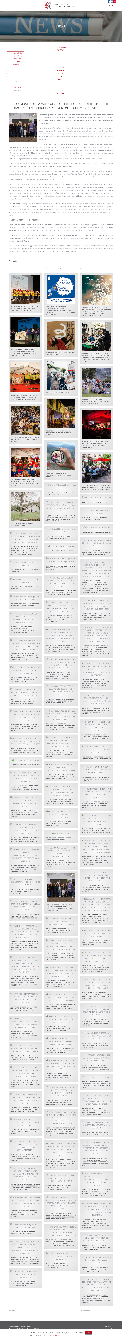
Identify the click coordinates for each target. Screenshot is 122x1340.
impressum (108, 1326)
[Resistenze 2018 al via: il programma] (61, 546)
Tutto (40, 269)
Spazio (82, 269)
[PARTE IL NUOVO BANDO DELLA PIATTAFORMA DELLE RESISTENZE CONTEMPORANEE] (61, 1256)
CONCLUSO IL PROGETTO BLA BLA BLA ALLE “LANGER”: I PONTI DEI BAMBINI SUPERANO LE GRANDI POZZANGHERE (96, 1247)
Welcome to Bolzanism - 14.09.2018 (58, 392)
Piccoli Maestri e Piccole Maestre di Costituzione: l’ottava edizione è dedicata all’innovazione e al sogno (24, 308)
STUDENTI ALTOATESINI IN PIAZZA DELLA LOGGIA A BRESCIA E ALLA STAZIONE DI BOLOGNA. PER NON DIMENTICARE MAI (59, 1102)
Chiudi (88, 1333)
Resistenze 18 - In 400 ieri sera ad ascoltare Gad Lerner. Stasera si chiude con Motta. (58, 433)
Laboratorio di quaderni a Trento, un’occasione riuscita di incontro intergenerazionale (23, 1283)
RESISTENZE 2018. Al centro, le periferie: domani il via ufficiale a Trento (58, 475)
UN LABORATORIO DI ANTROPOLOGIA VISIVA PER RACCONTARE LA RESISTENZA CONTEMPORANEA (95, 1045)
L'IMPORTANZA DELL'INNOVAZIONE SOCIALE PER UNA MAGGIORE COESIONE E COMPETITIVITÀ (24, 891)
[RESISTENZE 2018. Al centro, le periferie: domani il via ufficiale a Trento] (61, 456)
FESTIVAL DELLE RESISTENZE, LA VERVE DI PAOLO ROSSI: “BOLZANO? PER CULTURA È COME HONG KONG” (96, 942)
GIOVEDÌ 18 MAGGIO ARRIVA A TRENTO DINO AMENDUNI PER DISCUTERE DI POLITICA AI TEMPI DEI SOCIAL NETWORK (60, 776)
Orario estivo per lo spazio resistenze (25, 765)
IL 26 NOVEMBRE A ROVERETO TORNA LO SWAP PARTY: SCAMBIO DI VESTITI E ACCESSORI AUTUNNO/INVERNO (59, 1187)
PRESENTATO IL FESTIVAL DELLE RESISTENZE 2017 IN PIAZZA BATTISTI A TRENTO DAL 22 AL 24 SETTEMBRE (23, 701)
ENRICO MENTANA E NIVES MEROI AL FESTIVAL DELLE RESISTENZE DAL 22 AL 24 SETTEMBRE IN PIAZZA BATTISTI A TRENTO (96, 737)
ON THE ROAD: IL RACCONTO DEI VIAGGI (95, 502)
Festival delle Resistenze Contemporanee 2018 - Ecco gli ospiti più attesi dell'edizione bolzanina (96, 552)
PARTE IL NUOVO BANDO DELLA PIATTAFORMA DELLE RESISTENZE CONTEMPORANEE (57, 1266)
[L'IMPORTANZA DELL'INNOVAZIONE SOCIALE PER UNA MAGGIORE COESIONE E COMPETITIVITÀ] (25, 882)
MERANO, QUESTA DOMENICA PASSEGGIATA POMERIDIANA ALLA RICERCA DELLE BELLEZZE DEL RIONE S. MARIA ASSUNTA (24, 839)
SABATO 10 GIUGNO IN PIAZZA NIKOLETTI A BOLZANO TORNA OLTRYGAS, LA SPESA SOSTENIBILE (96, 779)
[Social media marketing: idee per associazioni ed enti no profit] (25, 1226)
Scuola (74, 269)
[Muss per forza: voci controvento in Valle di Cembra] (61, 335)
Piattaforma (49, 269)
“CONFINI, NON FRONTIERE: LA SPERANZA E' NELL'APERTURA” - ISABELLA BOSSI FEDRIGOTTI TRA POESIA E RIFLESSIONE (24, 916)
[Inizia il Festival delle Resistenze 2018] (96, 527)
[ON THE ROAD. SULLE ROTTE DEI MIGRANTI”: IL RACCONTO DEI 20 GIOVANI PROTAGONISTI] (97, 750)
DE (112, 5)
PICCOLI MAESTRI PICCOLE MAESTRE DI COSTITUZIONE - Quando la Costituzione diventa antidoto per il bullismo (25, 397)
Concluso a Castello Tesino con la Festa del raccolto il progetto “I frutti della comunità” (95, 1269)
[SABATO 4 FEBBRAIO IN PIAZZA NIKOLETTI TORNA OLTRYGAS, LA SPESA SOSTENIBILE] (97, 1125)
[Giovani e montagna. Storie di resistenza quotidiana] (25, 506)
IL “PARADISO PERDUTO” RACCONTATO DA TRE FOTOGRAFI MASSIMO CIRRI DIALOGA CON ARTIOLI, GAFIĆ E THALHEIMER (24, 1009)
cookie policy (54, 1335)
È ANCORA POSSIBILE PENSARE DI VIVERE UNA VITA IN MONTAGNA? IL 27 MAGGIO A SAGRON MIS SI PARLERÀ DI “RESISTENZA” (24, 788)
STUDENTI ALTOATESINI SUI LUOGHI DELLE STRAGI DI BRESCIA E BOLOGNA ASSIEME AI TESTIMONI (24, 1131)
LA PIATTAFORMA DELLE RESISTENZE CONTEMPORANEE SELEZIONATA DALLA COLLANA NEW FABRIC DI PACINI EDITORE (95, 1067)
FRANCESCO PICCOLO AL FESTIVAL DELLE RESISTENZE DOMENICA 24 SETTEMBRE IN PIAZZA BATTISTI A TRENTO (60, 701)
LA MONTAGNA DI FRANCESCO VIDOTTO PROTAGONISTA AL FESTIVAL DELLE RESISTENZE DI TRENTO (23, 679)
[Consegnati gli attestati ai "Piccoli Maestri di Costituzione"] (61, 833)
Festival (58, 269)
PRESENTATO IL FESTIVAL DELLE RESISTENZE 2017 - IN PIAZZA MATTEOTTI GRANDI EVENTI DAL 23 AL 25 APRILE (24, 1057)
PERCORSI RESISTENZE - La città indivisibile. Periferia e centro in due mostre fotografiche (95, 401)
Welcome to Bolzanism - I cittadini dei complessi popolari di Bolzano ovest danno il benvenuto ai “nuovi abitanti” (96, 487)
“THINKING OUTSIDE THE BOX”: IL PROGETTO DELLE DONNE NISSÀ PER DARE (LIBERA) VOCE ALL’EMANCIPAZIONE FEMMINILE (25, 1109)
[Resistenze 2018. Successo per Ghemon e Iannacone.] (25, 564)
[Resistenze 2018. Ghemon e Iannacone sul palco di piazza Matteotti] (61, 530)
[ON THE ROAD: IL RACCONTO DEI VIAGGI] (96, 497)
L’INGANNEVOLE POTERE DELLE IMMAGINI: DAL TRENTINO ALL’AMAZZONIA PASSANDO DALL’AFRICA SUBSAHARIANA (60, 1050)
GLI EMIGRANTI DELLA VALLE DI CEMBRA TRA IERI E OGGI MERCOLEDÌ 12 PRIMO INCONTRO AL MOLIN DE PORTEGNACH (60, 1006)
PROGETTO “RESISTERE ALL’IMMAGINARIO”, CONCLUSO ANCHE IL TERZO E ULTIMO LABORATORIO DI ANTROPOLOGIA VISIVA (60, 801)
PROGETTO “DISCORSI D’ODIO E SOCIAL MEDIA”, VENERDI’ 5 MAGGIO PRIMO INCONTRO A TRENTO (59, 823)
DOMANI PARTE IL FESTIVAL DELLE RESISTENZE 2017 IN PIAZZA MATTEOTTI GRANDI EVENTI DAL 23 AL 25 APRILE (59, 931)
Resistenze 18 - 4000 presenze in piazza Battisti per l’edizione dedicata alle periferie (24, 439)
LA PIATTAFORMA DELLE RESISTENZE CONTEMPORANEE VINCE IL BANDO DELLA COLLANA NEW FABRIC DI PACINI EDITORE (24, 750)
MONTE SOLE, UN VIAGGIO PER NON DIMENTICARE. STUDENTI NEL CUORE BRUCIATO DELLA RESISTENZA (58, 1028)
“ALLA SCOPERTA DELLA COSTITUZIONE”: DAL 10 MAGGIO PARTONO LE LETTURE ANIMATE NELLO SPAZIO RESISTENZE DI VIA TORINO (96, 830)
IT (109, 5)
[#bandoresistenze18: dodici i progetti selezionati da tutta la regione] (25, 598)
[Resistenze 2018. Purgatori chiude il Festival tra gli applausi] (97, 512)
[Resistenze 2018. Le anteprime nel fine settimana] (25, 581)
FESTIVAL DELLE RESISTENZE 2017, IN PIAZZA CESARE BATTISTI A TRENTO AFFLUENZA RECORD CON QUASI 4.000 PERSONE (61, 593)
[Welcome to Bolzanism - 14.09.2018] (61, 375)
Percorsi (66, 269)
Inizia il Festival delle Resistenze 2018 (96, 532)
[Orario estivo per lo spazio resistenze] (25, 760)
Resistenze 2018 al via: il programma (59, 551)
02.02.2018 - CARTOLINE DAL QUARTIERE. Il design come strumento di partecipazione (60, 568)
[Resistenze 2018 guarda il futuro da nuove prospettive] (61, 486)
